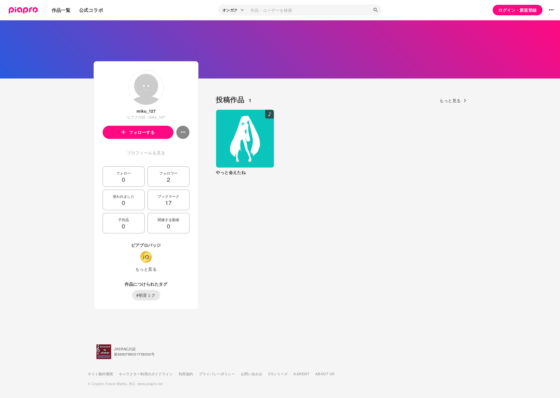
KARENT (301, 373)
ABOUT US (325, 373)
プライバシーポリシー (217, 373)
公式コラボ (91, 10)
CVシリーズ (278, 373)
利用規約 (186, 373)
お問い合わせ (251, 373)
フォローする (142, 132)
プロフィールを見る (146, 152)
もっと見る (146, 269)
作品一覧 (61, 10)
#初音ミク (146, 295)
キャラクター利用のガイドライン (146, 373)
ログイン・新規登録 (517, 10)
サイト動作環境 (100, 373)
